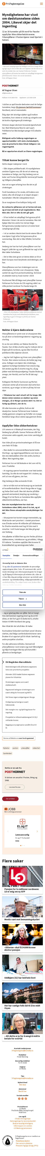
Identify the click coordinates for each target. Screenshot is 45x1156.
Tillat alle (22, 592)
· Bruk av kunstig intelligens (22, 1123)
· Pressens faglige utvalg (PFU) (26, 1146)
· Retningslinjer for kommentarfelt (23, 1121)
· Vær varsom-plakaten (23, 1143)
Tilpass (21, 599)
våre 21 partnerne (14, 567)
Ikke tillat (22, 605)
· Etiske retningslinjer (23, 1119)
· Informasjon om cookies (22, 1126)
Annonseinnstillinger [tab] (31, 555)
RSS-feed (22, 1085)
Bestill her (22, 1091)
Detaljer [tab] (16, 555)
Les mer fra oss (14, 787)
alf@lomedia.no (7, 93)
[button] (37, 831)
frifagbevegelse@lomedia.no (22, 1050)
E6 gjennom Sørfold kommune (28, 107)
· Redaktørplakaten (22, 1141)
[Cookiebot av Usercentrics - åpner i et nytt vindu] (32, 549)
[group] (22, 831)
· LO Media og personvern (22, 1128)
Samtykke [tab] (6, 555)
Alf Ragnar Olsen (9, 90)
